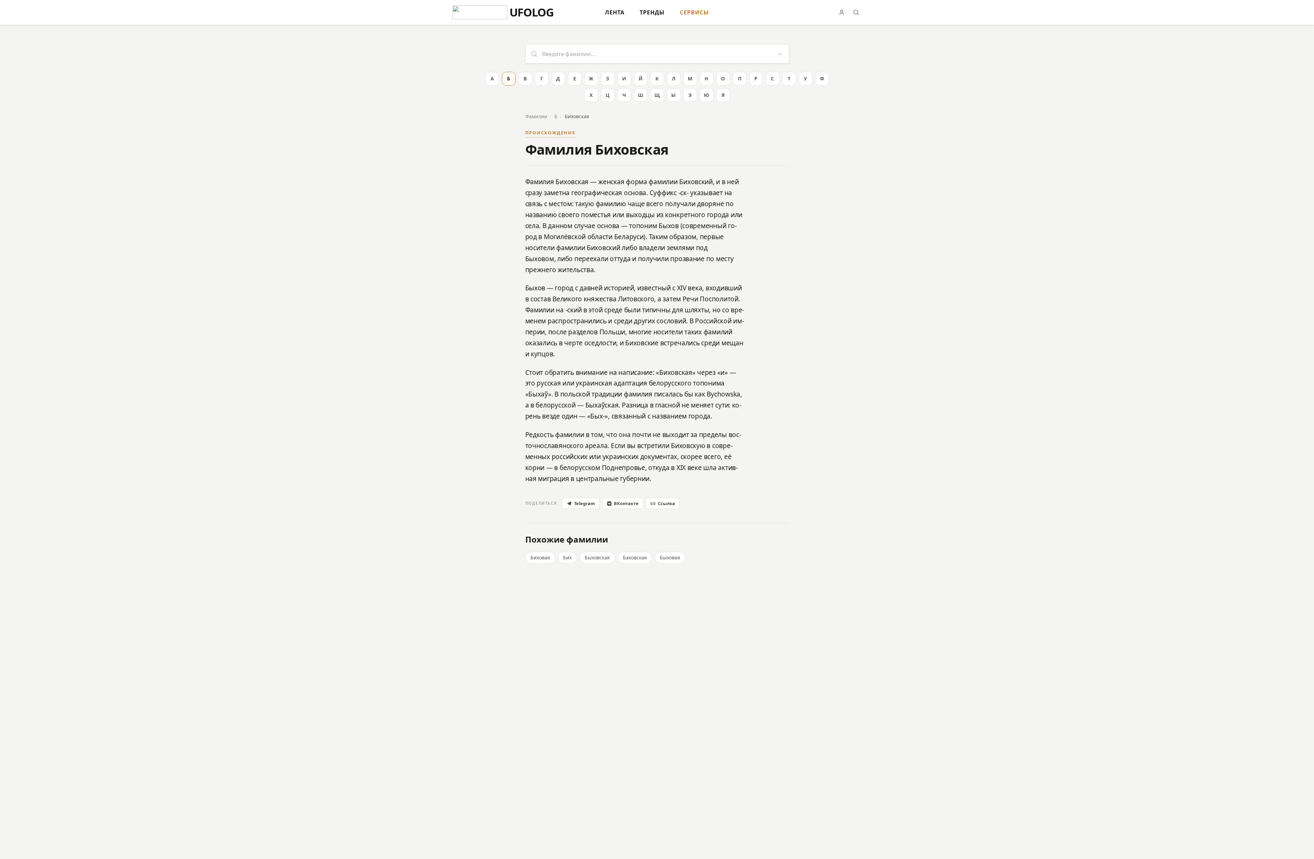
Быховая (670, 557)
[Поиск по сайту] (856, 12)
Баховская (635, 557)
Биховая (540, 557)
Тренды (652, 12)
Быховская (597, 557)
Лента (615, 12)
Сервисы (694, 12)
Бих (567, 557)
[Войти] (841, 12)
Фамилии (536, 116)
